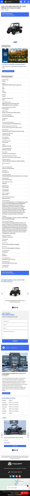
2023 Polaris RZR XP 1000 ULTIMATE (13, 437)
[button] (2, 294)
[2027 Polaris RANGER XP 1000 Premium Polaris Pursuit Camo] (15, 291)
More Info (15, 446)
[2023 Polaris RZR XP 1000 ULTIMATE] (15, 427)
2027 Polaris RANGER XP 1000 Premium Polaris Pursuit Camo (15, 301)
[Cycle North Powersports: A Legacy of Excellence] (15, 362)
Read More (6, 393)
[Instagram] (20, 476)
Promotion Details (8, 71)
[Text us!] (24, 493)
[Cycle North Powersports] (11, 1)
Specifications (7, 76)
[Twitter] (13, 476)
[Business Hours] (21, 1)
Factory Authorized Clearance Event (13, 64)
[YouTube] (17, 476)
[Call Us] (28, 1)
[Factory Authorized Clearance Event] (15, 55)
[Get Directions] (24, 1)
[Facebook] (10, 476)
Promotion (6, 46)
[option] (15, 293)
